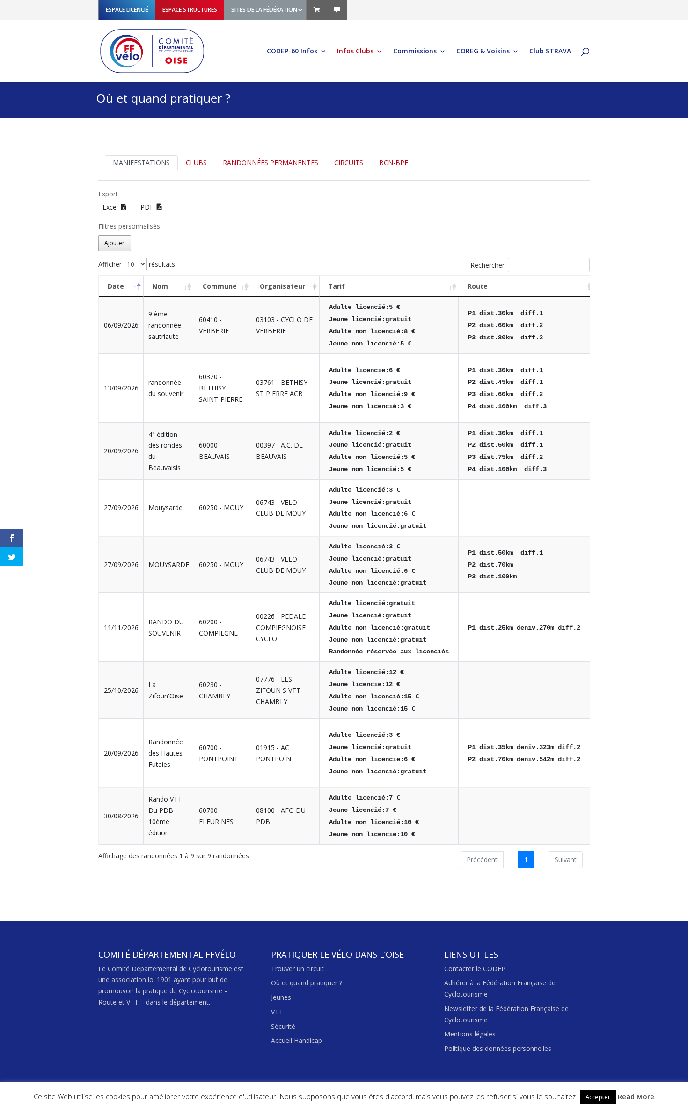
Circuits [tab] (348, 162)
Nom (160, 286)
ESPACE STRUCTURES (189, 10)
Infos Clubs (355, 51)
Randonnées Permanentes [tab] (270, 162)
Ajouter (114, 243)
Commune (220, 286)
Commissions (415, 51)
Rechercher (487, 265)
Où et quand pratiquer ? (306, 982)
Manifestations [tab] (141, 162)
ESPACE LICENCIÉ (127, 10)
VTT (277, 1011)
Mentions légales (470, 1033)
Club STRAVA (550, 51)
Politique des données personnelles (497, 1048)
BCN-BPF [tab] (393, 162)
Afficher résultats (136, 264)
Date (116, 286)
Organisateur (282, 286)
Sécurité (283, 1026)
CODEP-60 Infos (292, 51)
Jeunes (281, 997)
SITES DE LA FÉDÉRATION (264, 10)
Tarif (336, 286)
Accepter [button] (598, 1097)
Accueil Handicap (296, 1040)
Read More (636, 1096)
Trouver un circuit (297, 968)
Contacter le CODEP (474, 968)
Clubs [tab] (196, 162)
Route (478, 286)
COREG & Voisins (483, 51)
